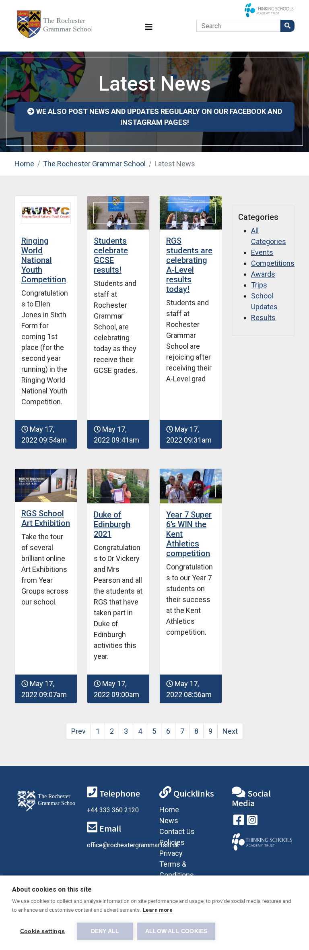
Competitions (273, 263)
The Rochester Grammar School (94, 163)
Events (262, 252)
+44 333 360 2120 (113, 810)
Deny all (105, 931)
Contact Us (177, 831)
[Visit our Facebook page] (238, 822)
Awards (263, 274)
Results (263, 317)
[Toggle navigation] (149, 26)
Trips (259, 285)
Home (24, 163)
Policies (172, 842)
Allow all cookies (176, 931)
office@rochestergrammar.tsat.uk (133, 845)
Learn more (158, 910)
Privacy (171, 853)
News (168, 820)
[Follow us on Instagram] (252, 822)
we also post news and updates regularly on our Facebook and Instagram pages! (158, 116)
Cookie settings (42, 931)
